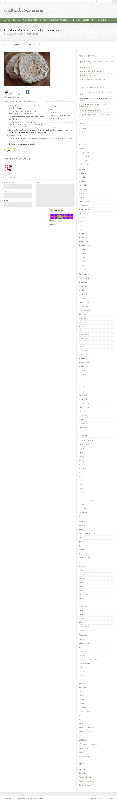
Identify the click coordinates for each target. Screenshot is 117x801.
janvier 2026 (83, 149)
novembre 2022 (84, 278)
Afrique (81, 449)
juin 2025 (82, 177)
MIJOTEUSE (82, 590)
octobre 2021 (83, 282)
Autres (81, 473)
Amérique (82, 461)
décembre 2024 (84, 197)
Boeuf (81, 489)
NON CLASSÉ (83, 606)
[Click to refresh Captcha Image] (61, 216)
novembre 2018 (84, 302)
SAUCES (81, 696)
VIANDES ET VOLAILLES (86, 748)
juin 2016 (82, 342)
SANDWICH (82, 687)
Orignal (81, 618)
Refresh (51, 220)
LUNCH (81, 574)
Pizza (80, 647)
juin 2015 (82, 379)
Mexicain (82, 586)
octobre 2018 (83, 306)
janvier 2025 (83, 193)
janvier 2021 (83, 286)
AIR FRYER (82, 457)
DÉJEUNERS (83, 521)
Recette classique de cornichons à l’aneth (92, 80)
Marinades (82, 578)
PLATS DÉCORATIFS (30, 20)
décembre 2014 (84, 403)
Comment (39, 182)
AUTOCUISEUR (83, 469)
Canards (81, 505)
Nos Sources (88, 20)
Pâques (81, 631)
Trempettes (83, 723)
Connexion (82, 773)
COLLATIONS (83, 509)
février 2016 (83, 350)
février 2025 (83, 189)
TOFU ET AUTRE (84, 719)
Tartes (81, 715)
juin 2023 (82, 258)
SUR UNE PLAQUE (84, 712)
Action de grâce (84, 445)
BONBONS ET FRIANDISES (87, 501)
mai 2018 (82, 322)
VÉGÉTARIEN (83, 740)
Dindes (81, 529)
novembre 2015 (84, 363)
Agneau (81, 453)
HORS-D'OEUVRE (84, 558)
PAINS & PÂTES (32, 34)
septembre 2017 (84, 334)
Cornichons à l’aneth (85, 67)
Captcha (52, 224)
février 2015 (83, 395)
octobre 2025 (83, 161)
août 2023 (82, 250)
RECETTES (16, 20)
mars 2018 (82, 330)
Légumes (82, 566)
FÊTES (81, 541)
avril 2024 (82, 221)
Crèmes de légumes (85, 517)
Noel (80, 602)
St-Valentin (82, 708)
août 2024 (82, 213)
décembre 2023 (84, 234)
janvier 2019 (83, 294)
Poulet (81, 675)
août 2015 (82, 371)
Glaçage (81, 554)
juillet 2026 (82, 128)
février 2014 (83, 415)
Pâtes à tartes (83, 639)
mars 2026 (82, 140)
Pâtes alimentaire (84, 643)
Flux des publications (85, 777)
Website (6, 200)
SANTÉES (43, 20)
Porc (80, 667)
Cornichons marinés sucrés (87, 75)
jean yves (82, 93)
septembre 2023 (84, 246)
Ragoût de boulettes (94, 110)
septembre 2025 (84, 165)
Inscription (82, 769)
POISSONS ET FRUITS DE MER (88, 659)
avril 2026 (82, 136)
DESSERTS (82, 525)
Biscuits (81, 485)
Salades (81, 683)
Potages (81, 671)
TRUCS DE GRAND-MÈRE (58, 20)
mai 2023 (82, 262)
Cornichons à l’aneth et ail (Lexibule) (90, 71)
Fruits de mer (83, 545)
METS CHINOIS (83, 582)
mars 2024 (82, 225)
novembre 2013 (84, 427)
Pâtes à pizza (83, 635)
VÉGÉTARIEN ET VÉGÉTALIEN (88, 744)
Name (9, 182)
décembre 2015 (84, 359)
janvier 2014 (83, 419)
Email (9, 191)
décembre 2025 (84, 153)
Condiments (83, 513)
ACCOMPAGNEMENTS (86, 440)
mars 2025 (82, 185)
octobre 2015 (83, 367)
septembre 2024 (84, 209)
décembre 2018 (84, 298)
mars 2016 (82, 346)
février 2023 (83, 274)
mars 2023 (82, 270)
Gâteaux (81, 550)
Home (8, 45)
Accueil (6, 2)
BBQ (80, 481)
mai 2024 (82, 217)
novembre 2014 (84, 407)
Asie (80, 465)
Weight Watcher (84, 756)
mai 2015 (82, 383)
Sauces (81, 700)
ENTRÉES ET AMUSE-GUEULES (88, 533)
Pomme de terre (84, 663)
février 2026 (83, 145)
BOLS (80, 497)
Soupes (81, 704)
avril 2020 (82, 290)
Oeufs (81, 610)
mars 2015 (82, 391)
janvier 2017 (83, 338)
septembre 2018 (84, 310)
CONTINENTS (75, 20)
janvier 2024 (83, 229)
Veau (80, 736)
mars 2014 (82, 411)
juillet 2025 (82, 173)
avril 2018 (82, 326)
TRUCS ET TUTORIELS (85, 732)
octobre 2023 (83, 242)
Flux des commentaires (86, 781)
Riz (80, 679)
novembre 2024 (84, 201)
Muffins (81, 598)
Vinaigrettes (83, 752)
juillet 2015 (82, 375)
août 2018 (82, 314)
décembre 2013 (84, 423)
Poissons (82, 655)
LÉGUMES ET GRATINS (86, 570)
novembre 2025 (84, 157)
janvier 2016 (83, 354)
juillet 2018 (82, 318)
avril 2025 (82, 181)
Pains (81, 622)
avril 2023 (82, 266)
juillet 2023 (82, 254)
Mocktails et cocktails (86, 594)
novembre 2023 (84, 238)
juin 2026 (82, 132)
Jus (80, 562)
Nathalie (9, 34)
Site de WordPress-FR (86, 785)
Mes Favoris (101, 20)
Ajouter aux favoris (13, 97)
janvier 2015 (83, 399)
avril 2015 (82, 387)
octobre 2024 (83, 205)
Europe (81, 537)
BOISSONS (82, 493)
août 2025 (82, 169)
